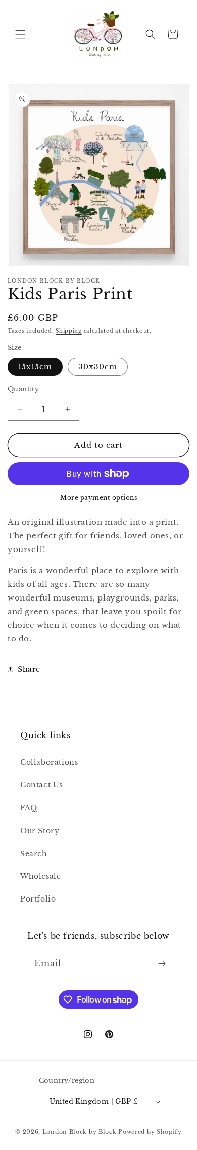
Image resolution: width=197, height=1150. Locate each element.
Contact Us (41, 784)
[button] (20, 34)
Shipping (69, 331)
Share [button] (29, 669)
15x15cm (35, 366)
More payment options (98, 498)
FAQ (28, 807)
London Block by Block (79, 1131)
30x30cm (97, 366)
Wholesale (40, 876)
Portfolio (38, 899)
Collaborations (49, 762)
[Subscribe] (162, 963)
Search (33, 853)
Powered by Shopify (150, 1131)
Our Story (39, 830)
